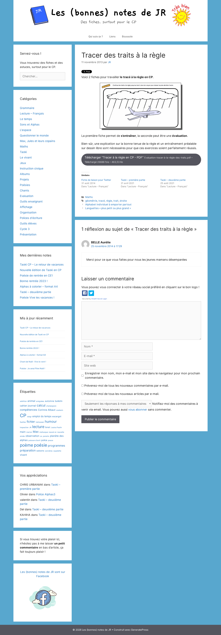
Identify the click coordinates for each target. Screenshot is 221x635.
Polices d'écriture (31, 218)
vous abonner (137, 409)
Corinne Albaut (46, 409)
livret (47, 427)
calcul (41, 405)
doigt (29, 417)
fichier (31, 421)
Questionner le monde (34, 135)
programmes (56, 445)
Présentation (28, 234)
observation (32, 435)
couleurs (59, 410)
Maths (89, 197)
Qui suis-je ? (95, 36)
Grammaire (27, 108)
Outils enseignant (31, 201)
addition (23, 401)
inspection (24, 427)
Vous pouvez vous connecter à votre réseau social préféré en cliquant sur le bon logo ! (140, 287)
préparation (28, 450)
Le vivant (26, 157)
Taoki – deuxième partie (173, 180)
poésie (40, 445)
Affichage (26, 207)
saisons (40, 450)
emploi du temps (41, 416)
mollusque (43, 432)
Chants (24, 190)
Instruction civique (31, 168)
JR (30, 427)
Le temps (26, 119)
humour (51, 421)
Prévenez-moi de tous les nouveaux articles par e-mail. (121, 394)
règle (109, 200)
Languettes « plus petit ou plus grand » (108, 208)
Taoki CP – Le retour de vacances (42, 264)
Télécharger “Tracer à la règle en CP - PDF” (139, 159)
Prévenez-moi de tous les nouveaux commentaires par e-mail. (126, 385)
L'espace (25, 130)
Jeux (23, 163)
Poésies (25, 185)
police (44, 440)
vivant (23, 454)
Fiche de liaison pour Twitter (96, 180)
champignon (51, 406)
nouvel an (52, 432)
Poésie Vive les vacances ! (37, 297)
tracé (102, 200)
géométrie (91, 200)
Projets (24, 179)
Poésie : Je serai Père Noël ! (32, 368)
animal (31, 400)
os (41, 436)
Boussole (127, 36)
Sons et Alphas (29, 124)
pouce (50, 440)
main (23, 431)
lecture (38, 426)
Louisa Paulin (56, 427)
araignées (40, 401)
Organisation (28, 212)
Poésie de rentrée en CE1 (36, 275)
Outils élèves (28, 223)
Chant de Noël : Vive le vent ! (33, 361)
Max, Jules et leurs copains (37, 141)
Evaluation (26, 196)
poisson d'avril (34, 440)
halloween (40, 422)
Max (36, 431)
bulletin (58, 401)
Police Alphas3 (45, 494)
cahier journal (28, 405)
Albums (25, 174)
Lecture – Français (32, 113)
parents (46, 436)
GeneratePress (139, 629)
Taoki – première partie (133, 180)
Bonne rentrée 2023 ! (34, 281)
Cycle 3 (25, 229)
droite (123, 200)
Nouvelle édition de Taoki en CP (40, 270)
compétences (28, 409)
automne (49, 401)
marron (29, 432)
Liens (112, 36)
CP (23, 415)
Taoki (23, 152)
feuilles (23, 422)
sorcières (49, 451)
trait (115, 200)
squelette (57, 451)
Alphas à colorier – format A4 (39, 286)
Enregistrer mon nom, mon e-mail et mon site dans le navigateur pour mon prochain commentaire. (142, 375)
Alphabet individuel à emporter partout (108, 204)
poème (26, 445)
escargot (56, 416)
